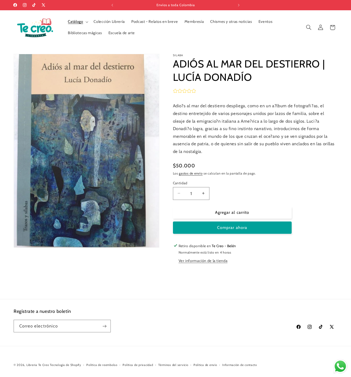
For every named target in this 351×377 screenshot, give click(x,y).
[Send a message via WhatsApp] (340, 366)
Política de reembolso (101, 365)
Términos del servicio (173, 365)
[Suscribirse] (104, 326)
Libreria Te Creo (37, 365)
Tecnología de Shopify (65, 365)
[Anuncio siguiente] (238, 5)
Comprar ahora (232, 227)
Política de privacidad (138, 365)
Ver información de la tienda (203, 260)
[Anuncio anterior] (112, 5)
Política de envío (205, 365)
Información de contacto (239, 365)
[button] (77, 21)
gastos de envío (190, 173)
